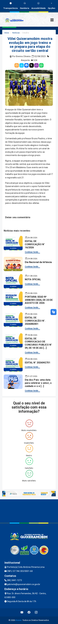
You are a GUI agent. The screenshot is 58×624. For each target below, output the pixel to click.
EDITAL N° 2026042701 (37, 362)
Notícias (16, 33)
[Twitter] (31, 65)
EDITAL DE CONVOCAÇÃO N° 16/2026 (35, 244)
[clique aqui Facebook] (29, 612)
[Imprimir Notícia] (16, 65)
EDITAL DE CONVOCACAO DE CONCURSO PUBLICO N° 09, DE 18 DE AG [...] (38, 343)
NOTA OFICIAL (33, 279)
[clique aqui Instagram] (36, 612)
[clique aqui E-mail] (22, 612)
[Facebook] (26, 65)
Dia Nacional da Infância (38, 262)
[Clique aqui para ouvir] (36, 65)
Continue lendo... (32, 252)
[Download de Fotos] (21, 65)
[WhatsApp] (41, 65)
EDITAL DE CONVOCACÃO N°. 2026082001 (35, 320)
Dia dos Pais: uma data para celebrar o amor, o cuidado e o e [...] (38, 383)
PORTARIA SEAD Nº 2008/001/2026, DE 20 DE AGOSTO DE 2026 (39, 300)
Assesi (18, 620)
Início (6, 33)
